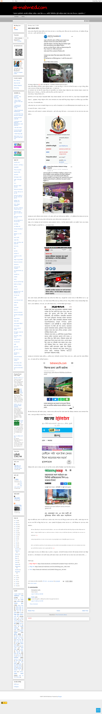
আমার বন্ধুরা (19, 610)
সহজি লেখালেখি (17, 498)
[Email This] (66, 581)
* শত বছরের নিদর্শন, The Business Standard (18, 114)
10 (16, 526)
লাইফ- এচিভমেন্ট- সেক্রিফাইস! (17, 205)
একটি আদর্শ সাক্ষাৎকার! (18, 356)
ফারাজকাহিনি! (16, 167)
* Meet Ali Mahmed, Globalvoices (18, 111)
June (16, 560)
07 (16, 520)
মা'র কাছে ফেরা (16, 295)
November (17, 571)
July (16, 562)
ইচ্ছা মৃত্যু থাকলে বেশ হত (18, 615)
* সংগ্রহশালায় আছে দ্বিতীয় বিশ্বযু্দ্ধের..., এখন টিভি (18, 106)
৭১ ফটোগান (16, 479)
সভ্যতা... (15, 279)
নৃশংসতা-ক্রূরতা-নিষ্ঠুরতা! (18, 323)
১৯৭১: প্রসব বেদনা (18, 672)
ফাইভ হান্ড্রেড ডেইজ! (17, 177)
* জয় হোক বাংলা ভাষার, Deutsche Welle (18, 130)
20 (16, 547)
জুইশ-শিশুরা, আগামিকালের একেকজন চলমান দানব (18, 208)
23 (16, 579)
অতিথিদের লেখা (18, 596)
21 (16, 575)
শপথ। (15, 183)
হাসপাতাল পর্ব (16, 253)
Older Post (85, 610)
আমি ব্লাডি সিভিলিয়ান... (18, 365)
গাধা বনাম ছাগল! (17, 342)
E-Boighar (16, 686)
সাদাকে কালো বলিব (17, 666)
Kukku (33, 597)
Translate (19, 41)
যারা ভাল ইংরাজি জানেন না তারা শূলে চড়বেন (18, 221)
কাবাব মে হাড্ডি (16, 237)
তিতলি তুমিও (19, 639)
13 (16, 532)
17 (16, 541)
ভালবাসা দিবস (19, 656)
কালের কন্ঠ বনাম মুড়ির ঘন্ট (18, 228)
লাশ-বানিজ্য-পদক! (17, 226)
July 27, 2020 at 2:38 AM (37, 594)
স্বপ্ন (15, 667)
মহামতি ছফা (16, 302)
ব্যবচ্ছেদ (15, 305)
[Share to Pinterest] (72, 581)
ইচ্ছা (20, 612)
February (17, 550)
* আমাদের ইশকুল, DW (18, 133)
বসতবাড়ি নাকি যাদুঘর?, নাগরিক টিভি (18, 118)
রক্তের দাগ (16, 289)
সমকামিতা (15, 276)
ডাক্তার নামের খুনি (17, 339)
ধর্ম (16, 643)
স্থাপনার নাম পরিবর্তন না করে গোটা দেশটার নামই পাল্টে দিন (18, 197)
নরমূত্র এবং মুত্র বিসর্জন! (18, 259)
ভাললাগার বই (16, 659)
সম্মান (30, 569)
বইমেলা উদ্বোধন (17, 318)
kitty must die (17, 83)
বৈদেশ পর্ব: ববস (17, 653)
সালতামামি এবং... (17, 274)
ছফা (22, 634)
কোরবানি (15, 626)
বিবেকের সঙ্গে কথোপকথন (18, 189)
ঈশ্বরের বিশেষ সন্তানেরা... (16, 359)
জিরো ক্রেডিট (18, 635)
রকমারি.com (16, 684)
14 (16, 534)
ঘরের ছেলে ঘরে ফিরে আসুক (18, 281)
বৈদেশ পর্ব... (16, 310)
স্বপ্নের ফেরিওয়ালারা (17, 668)
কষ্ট (15, 623)
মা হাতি (15, 297)
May (16, 558)
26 (16, 585)
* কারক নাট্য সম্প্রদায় (18, 127)
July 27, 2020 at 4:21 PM (37, 601)
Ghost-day (16, 87)
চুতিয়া (15, 634)
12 (16, 530)
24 (16, 581)
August (17, 564)
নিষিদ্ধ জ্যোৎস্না (16, 646)
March (16, 554)
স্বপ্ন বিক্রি (16, 224)
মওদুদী (22, 659)
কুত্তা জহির (16, 346)
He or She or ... (17, 80)
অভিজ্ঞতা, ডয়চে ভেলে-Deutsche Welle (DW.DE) (18, 405)
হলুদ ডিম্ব (15, 251)
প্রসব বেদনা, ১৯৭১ (17, 465)
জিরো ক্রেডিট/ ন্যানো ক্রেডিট (18, 637)
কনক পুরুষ (19, 621)
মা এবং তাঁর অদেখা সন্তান (18, 300)
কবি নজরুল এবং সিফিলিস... (16, 353)
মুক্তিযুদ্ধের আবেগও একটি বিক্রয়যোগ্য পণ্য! (18, 292)
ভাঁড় (14, 656)
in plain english (17, 593)
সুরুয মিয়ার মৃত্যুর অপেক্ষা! (21, 390)
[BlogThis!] (67, 581)
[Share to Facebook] (70, 581)
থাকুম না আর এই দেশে (18, 640)
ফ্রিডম (17, 650)
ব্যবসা (15, 654)
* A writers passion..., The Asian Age (17, 97)
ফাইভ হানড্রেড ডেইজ (18, 362)
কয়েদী (15, 344)
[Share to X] (69, 581)
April (16, 556)
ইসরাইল (15, 618)
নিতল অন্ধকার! (16, 325)
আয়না (15, 612)
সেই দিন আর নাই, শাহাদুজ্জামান (17, 267)
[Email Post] (63, 581)
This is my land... (18, 169)
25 (16, 583)
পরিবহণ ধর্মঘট (16, 321)
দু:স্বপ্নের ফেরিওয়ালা (19, 642)
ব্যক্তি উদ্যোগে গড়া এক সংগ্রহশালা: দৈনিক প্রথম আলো (18, 137)
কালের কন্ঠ (21, 623)
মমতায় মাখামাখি (18, 660)
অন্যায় (22, 599)
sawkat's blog (17, 505)
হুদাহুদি (15, 671)
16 (16, 538)
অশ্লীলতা (19, 601)
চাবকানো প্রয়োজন (33, 583)
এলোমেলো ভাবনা (17, 620)
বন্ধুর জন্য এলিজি (17, 172)
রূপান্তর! (15, 286)
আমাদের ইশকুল (20, 605)
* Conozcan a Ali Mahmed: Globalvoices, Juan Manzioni (18, 123)
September (17, 566)
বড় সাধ (19, 654)
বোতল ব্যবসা (16, 307)
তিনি (14, 248)
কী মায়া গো (19, 625)
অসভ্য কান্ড (18, 603)
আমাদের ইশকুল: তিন (19, 608)
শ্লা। (21, 663)
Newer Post (31, 610)
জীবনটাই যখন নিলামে (18, 638)
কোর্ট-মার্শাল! (16, 174)
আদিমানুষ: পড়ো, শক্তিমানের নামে (17, 201)
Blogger (60, 696)
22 (16, 577)
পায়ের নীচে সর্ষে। (17, 162)
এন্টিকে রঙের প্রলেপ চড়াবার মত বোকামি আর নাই (18, 213)
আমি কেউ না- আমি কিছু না (18, 164)
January (17, 548)
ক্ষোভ (15, 629)
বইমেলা (22, 650)
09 (16, 524)
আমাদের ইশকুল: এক (19, 607)
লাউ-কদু (15, 662)
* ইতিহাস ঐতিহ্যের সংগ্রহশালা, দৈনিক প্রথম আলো (18, 101)
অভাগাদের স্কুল (21, 421)
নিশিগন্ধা (20, 645)
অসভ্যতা (15, 231)
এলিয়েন (20, 619)
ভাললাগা (16, 658)
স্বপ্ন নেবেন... (16, 246)
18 (16, 543)
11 (16, 528)
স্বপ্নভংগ (19, 667)
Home (23, 16)
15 (16, 536)
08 (16, 522)
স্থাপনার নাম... (16, 264)
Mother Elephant (18, 85)
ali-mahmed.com (30, 8)
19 (16, 545)
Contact (16, 16)
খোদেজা (22, 629)
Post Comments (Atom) (61, 614)
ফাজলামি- (21, 649)
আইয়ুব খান (31, 566)
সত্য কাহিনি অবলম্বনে (18, 664)
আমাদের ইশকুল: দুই (19, 609)
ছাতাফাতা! (16, 29)
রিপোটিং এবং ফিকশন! (17, 284)
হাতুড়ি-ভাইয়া (16, 240)
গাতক (17, 631)
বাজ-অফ (18, 652)
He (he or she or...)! (18, 377)
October (17, 569)
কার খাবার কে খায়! (17, 499)
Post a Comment (34, 604)
